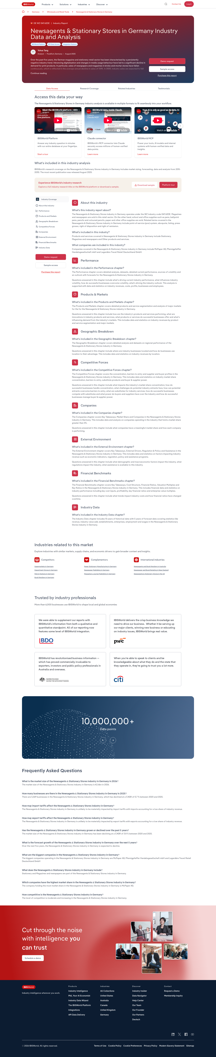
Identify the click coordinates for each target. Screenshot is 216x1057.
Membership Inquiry (173, 996)
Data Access (52, 88)
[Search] (166, 4)
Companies (43, 232)
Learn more (93, 154)
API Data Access (54, 44)
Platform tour (168, 185)
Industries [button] (82, 4)
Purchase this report (167, 75)
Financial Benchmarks (47, 242)
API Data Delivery (76, 1015)
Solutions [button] (64, 4)
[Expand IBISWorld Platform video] (58, 120)
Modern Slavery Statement (171, 1046)
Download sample (146, 185)
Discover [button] (100, 4)
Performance (44, 211)
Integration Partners (70, 44)
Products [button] (46, 4)
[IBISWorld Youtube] (192, 1035)
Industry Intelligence (78, 991)
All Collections (107, 991)
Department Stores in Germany (46, 570)
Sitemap (190, 1046)
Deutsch (136, 1020)
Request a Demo (172, 991)
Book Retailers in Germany (44, 577)
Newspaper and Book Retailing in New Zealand (151, 570)
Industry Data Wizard (78, 1001)
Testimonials (164, 88)
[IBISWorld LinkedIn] (173, 1035)
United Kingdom (108, 1010)
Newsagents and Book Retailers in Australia (150, 566)
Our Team (136, 1005)
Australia (104, 1001)
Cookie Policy (114, 1046)
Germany (104, 1015)
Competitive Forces (47, 227)
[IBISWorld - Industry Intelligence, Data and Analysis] (28, 5)
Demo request (167, 61)
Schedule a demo (33, 958)
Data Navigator (139, 996)
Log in (189, 4)
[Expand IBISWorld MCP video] (158, 120)
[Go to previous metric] (103, 740)
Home (23, 11)
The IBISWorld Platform (79, 1005)
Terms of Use (100, 1046)
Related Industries (126, 88)
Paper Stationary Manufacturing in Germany (100, 566)
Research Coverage (89, 88)
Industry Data (44, 248)
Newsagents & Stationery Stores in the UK (149, 574)
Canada (104, 1005)
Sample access (167, 69)
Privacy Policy (150, 1046)
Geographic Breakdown (48, 221)
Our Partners (138, 1015)
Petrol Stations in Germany (44, 574)
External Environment (47, 237)
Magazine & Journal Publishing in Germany (99, 574)
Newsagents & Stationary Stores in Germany (94, 12)
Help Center (138, 1001)
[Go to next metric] (113, 740)
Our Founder (138, 1010)
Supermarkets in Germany (44, 566)
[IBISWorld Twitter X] (179, 1035)
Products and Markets (47, 216)
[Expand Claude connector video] (108, 120)
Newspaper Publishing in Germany (96, 570)
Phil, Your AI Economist (79, 996)
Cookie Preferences (132, 1046)
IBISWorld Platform (38, 44)
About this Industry (46, 205)
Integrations (74, 1010)
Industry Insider (139, 991)
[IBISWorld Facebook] (186, 1035)
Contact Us (176, 4)
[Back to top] (210, 1051)
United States (106, 996)
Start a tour (43, 154)
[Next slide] (180, 126)
